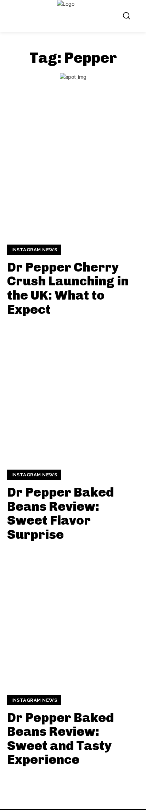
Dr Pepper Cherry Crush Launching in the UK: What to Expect (68, 288)
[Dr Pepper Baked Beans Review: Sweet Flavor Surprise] (73, 393)
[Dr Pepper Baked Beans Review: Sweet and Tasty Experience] (73, 618)
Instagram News (34, 249)
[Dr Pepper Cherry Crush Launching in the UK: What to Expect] (73, 168)
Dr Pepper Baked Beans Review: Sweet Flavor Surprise (60, 513)
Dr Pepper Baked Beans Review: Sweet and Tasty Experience (60, 738)
